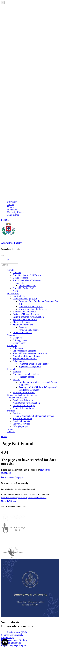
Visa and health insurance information (30, 353)
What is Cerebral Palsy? (24, 405)
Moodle (10, 207)
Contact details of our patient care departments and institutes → (23, 498)
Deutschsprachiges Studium (14, 640)
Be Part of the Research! (24, 392)
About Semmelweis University (27, 280)
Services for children (22, 418)
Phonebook (12, 209)
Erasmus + (23, 327)
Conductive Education (17, 397)
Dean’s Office (19, 283)
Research (11, 369)
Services (11, 410)
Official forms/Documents (31, 306)
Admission (12, 345)
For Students (13, 293)
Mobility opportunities (23, 324)
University (12, 202)
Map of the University (9, 501)
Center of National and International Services (33, 416)
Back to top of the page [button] (12, 477)
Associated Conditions (23, 408)
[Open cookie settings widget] (4, 642)
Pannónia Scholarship (29, 330)
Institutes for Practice (22, 332)
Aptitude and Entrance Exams (26, 356)
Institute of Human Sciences (26, 314)
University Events (15, 212)
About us (11, 270)
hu (8, 259)
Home (4, 436)
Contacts (11, 431)
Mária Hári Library (21, 322)
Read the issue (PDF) (17, 632)
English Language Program (13, 645)
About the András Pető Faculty (27, 275)
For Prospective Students (24, 350)
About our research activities (26, 374)
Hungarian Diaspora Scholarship (34, 364)
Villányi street (19, 343)
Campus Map (13, 215)
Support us (12, 429)
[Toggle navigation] (2, 255)
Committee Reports (27, 285)
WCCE (16, 379)
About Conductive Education (26, 403)
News (15, 291)
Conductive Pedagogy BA (25, 298)
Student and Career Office (25, 319)
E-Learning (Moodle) (11, 642)
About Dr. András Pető (23, 288)
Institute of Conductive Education (28, 317)
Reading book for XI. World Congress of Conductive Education (37, 388)
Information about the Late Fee (33, 309)
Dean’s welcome (20, 277)
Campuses (11, 335)
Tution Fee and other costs (25, 358)
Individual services (21, 423)
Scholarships (18, 361)
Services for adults (21, 421)
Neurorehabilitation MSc (24, 311)
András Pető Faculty (11, 243)
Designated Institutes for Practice (22, 395)
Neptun (10, 204)
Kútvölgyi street (20, 340)
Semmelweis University (12, 635)
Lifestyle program (21, 426)
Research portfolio (27, 377)
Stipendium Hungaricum (30, 366)
